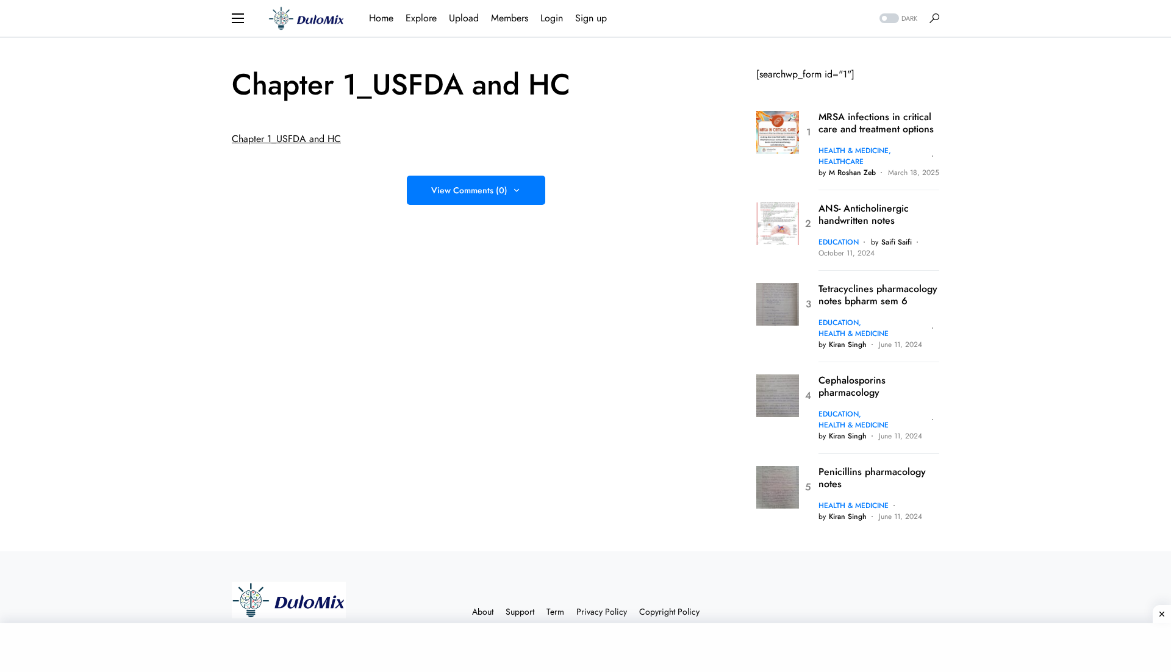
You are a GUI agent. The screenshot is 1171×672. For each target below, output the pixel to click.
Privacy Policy (601, 612)
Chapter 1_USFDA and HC (286, 139)
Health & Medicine (853, 150)
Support (520, 612)
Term (555, 612)
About (482, 612)
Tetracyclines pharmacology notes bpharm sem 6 (877, 295)
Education (838, 242)
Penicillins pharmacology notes (872, 478)
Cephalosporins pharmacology (852, 386)
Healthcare (841, 161)
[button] (238, 18)
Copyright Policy (669, 612)
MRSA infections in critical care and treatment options (876, 123)
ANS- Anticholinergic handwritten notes (863, 214)
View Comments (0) (469, 190)
